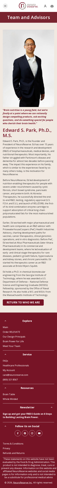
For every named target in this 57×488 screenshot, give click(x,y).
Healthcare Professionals (16, 365)
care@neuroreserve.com (15, 374)
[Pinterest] (25, 433)
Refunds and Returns (14, 453)
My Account (9, 370)
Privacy (6, 448)
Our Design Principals (14, 336)
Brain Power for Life (13, 341)
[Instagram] (32, 433)
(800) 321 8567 (10, 379)
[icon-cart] (51, 6)
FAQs (5, 360)
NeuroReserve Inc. (22, 482)
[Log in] (45, 6)
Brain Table (9, 394)
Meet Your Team (11, 346)
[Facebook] (18, 433)
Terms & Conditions (13, 443)
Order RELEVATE (11, 331)
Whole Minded (10, 399)
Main (5, 327)
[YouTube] (39, 433)
